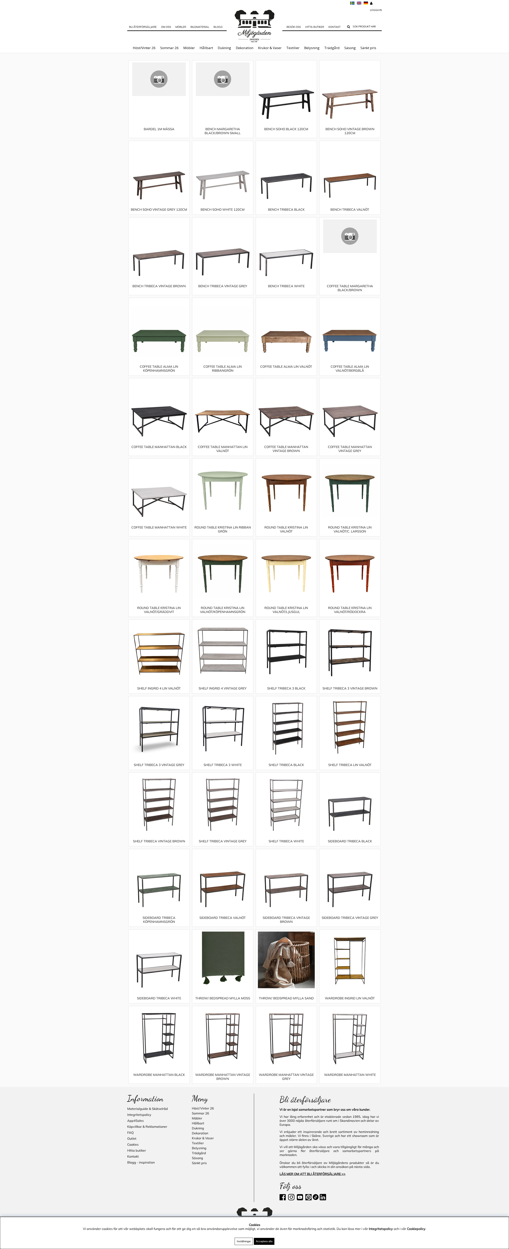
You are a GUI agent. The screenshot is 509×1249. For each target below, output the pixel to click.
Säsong (350, 48)
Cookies (133, 1144)
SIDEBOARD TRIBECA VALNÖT (222, 918)
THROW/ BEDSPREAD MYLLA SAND (286, 998)
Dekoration (244, 48)
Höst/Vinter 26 (144, 48)
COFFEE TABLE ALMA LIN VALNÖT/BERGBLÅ (350, 368)
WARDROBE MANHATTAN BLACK (159, 1075)
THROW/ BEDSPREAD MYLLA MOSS (222, 998)
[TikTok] (316, 1199)
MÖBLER (180, 26)
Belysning (312, 48)
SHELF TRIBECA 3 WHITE (223, 765)
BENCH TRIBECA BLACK (286, 209)
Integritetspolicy (139, 1115)
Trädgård (332, 48)
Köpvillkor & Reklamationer (147, 1127)
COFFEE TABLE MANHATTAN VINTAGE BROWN (286, 449)
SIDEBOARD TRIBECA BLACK (350, 841)
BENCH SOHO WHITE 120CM (223, 209)
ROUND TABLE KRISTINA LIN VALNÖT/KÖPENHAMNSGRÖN (222, 610)
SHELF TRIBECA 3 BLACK (286, 688)
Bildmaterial (199, 26)
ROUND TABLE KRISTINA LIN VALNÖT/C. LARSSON (350, 529)
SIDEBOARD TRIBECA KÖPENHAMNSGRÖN (159, 920)
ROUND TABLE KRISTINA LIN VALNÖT (286, 529)
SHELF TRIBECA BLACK (286, 765)
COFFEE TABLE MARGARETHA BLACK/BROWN (350, 288)
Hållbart (206, 48)
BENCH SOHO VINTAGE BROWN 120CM (349, 131)
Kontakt (334, 26)
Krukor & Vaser (270, 48)
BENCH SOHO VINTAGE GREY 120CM (159, 209)
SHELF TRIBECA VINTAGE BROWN (159, 841)
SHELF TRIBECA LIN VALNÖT (350, 765)
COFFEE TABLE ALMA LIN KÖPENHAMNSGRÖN (159, 368)
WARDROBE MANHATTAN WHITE (350, 1075)
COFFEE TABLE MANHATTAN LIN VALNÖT (223, 449)
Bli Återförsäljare (143, 26)
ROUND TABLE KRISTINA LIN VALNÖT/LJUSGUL (286, 610)
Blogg (218, 26)
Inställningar (244, 1241)
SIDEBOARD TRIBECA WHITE (159, 998)
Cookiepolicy (416, 1229)
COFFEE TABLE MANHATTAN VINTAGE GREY (350, 449)
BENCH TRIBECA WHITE (286, 286)
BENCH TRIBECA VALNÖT (349, 209)
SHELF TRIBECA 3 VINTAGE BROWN (349, 688)
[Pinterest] (308, 1199)
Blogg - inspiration (141, 1162)
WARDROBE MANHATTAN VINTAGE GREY (286, 1077)
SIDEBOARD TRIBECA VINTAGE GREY (350, 918)
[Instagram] (291, 1199)
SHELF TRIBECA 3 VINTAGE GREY (159, 765)
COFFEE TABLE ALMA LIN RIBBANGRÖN (222, 368)
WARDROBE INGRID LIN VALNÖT (350, 998)
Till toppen (135, 57)
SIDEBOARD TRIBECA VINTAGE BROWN (286, 920)
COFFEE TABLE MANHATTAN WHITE (159, 527)
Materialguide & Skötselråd (147, 1109)
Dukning (224, 48)
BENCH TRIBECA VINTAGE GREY (222, 286)
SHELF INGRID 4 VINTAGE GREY (223, 688)
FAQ (130, 1133)
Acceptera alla (264, 1241)
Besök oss (294, 26)
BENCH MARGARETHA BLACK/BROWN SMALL (223, 131)
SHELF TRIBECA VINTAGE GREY (223, 841)
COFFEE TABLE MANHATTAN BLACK (159, 447)
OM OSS (166, 26)
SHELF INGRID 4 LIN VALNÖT (159, 688)
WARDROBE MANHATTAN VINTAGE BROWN (222, 1077)
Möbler (189, 48)
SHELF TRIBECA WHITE (286, 841)
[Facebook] (283, 1199)
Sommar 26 (169, 48)
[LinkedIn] (323, 1199)
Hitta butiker (314, 26)
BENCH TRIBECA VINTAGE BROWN (159, 286)
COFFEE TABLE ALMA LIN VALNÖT (286, 366)
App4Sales (135, 1121)
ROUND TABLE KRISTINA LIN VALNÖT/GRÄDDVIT (159, 610)
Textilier (292, 48)
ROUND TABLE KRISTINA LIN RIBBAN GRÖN (222, 529)
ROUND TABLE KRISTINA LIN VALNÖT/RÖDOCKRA (350, 610)
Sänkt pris (368, 48)
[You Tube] (299, 1199)
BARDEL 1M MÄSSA (159, 129)
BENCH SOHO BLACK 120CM (286, 129)
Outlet (131, 1138)
